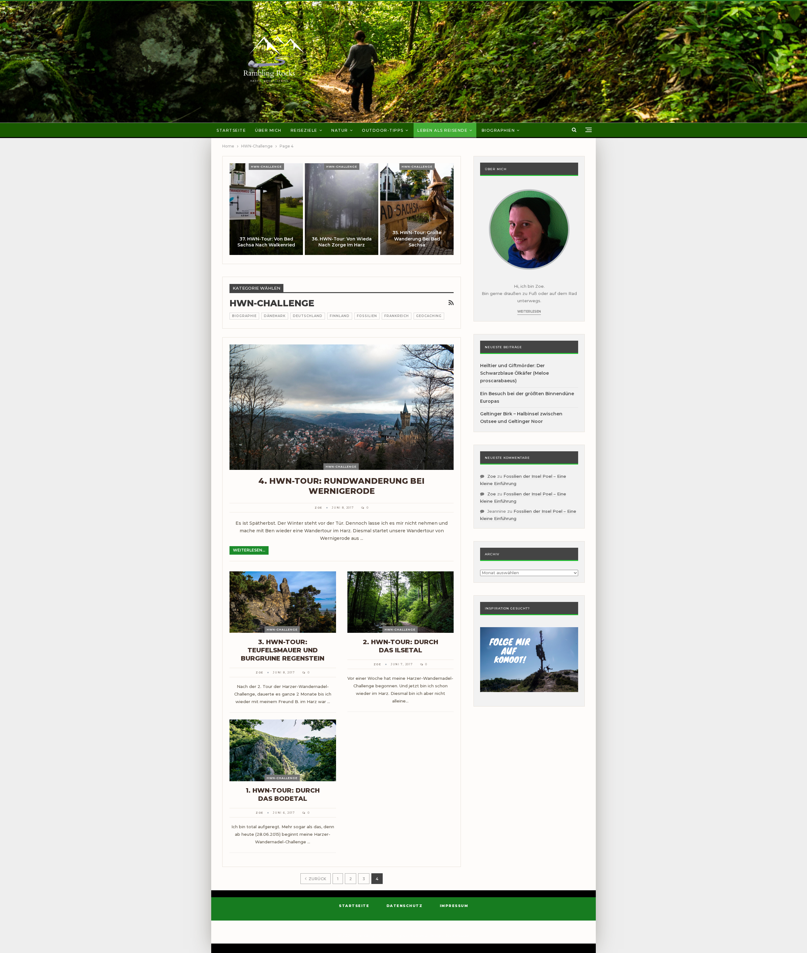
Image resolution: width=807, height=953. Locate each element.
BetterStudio (456, 935)
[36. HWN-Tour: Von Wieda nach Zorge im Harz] (341, 209)
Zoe (491, 476)
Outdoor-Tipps (383, 130)
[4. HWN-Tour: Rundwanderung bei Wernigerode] (341, 407)
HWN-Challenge (266, 166)
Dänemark (275, 316)
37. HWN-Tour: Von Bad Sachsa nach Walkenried (266, 242)
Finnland (340, 316)
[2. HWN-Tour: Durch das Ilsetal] (400, 602)
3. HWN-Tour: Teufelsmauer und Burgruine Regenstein (282, 650)
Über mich (268, 130)
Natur (339, 130)
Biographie (244, 316)
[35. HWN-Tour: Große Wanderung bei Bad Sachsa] (417, 209)
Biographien (498, 130)
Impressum (454, 906)
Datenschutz (404, 906)
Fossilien (367, 316)
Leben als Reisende (442, 130)
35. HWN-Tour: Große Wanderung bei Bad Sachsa (416, 238)
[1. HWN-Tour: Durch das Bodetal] (282, 750)
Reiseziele (304, 130)
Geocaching (429, 316)
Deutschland (307, 316)
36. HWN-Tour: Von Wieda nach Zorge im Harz (342, 242)
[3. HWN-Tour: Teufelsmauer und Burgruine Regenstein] (282, 602)
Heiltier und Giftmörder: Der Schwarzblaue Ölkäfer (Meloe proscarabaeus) (514, 373)
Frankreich (396, 316)
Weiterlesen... (249, 550)
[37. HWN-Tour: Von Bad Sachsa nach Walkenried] (266, 209)
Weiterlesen (529, 311)
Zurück (317, 878)
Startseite (231, 130)
